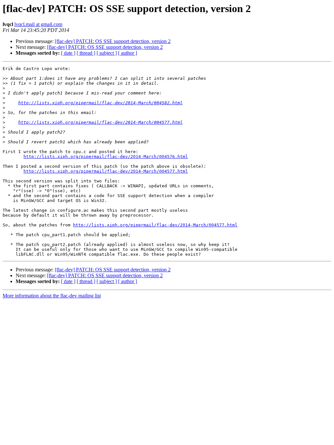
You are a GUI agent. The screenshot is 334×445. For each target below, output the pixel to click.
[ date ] (68, 53)
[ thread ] (86, 53)
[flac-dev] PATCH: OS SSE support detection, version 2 (113, 41)
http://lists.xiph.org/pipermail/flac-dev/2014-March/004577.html (100, 122)
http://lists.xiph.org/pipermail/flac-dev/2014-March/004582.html (100, 102)
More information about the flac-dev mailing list (52, 295)
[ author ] (127, 53)
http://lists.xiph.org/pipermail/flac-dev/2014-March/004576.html (105, 156)
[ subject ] (107, 53)
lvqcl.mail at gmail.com (38, 24)
